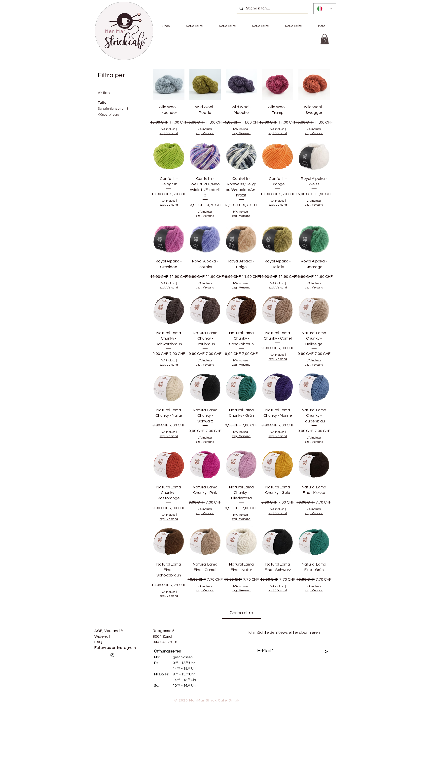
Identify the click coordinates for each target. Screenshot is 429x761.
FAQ (98, 642)
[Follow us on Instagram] (112, 655)
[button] (166, 26)
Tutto (102, 102)
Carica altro (241, 612)
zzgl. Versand (169, 133)
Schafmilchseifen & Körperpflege (113, 111)
